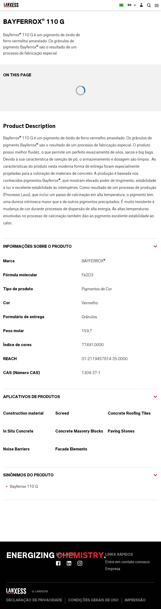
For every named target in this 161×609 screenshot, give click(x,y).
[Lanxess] (19, 592)
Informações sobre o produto (37, 247)
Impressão (135, 600)
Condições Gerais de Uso (93, 600)
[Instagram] (79, 563)
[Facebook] (58, 563)
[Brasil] (121, 5)
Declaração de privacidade (34, 600)
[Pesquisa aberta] (148, 5)
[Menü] (156, 5)
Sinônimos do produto (28, 475)
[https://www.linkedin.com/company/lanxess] (69, 563)
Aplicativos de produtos (31, 397)
